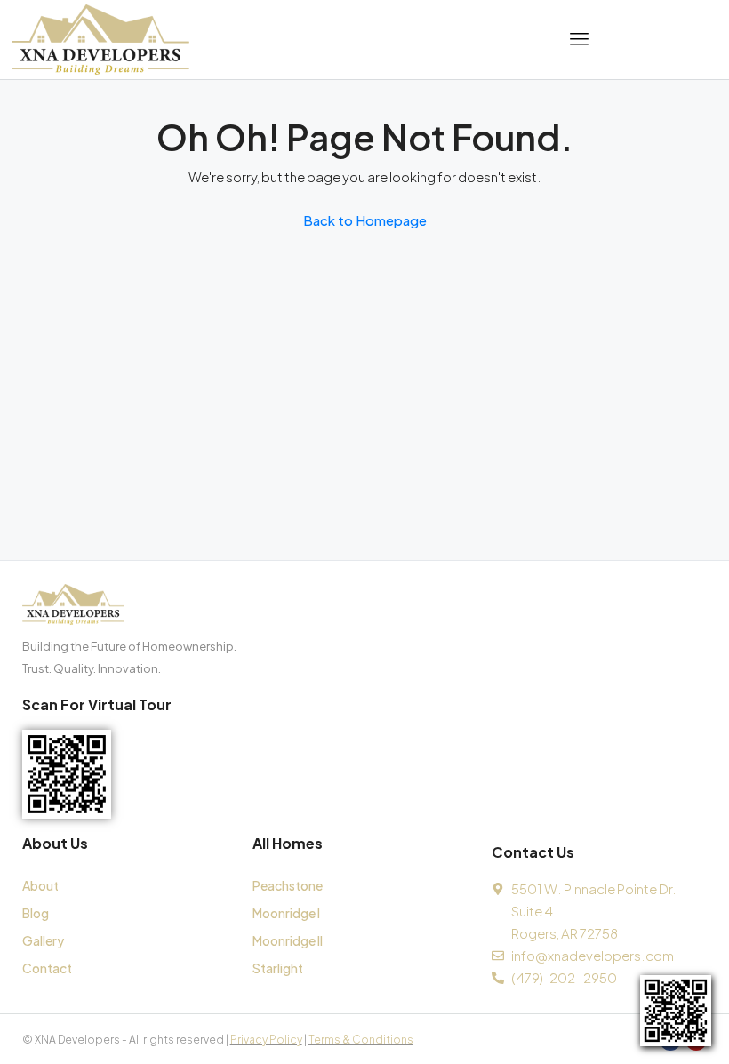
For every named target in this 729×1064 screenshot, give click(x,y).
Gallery (43, 940)
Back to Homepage (365, 220)
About (40, 885)
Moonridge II (287, 940)
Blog (35, 913)
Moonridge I (286, 913)
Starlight (277, 968)
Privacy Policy (266, 1039)
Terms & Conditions (360, 1039)
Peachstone (287, 885)
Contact (47, 968)
